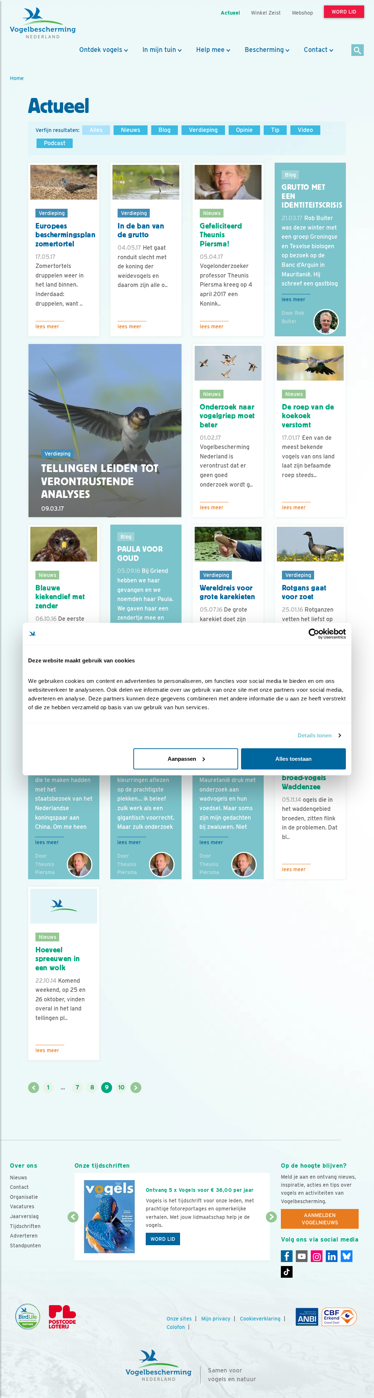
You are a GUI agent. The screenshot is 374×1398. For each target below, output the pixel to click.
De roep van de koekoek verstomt (308, 416)
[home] (43, 23)
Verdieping (203, 129)
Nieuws (130, 129)
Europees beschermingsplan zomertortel (65, 235)
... (63, 1087)
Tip (275, 129)
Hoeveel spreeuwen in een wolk (57, 958)
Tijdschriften (25, 1226)
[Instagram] (317, 1256)
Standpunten (25, 1245)
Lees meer (47, 326)
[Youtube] (302, 1256)
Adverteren (24, 1236)
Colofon (176, 1327)
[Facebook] (287, 1256)
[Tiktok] (287, 1272)
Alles (96, 129)
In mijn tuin (159, 49)
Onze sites (179, 1319)
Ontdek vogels (100, 49)
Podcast (54, 143)
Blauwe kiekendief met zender (60, 596)
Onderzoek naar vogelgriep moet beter (227, 416)
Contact (316, 49)
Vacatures (22, 1206)
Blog (165, 129)
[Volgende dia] (271, 1239)
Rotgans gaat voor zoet (304, 592)
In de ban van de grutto (141, 230)
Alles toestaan (293, 758)
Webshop (302, 13)
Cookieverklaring (260, 1319)
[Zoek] (357, 50)
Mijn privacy (215, 1319)
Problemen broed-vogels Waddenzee (304, 777)
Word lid (162, 1239)
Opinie (244, 129)
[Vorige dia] (73, 1239)
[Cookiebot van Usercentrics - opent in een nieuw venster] (314, 633)
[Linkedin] (331, 1256)
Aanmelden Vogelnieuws (320, 1218)
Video (305, 129)
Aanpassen (182, 758)
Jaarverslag (24, 1216)
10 (121, 1087)
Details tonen (315, 735)
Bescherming (264, 49)
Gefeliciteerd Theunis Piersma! (221, 235)
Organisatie (24, 1197)
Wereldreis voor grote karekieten (227, 592)
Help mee (210, 49)
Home (17, 78)
